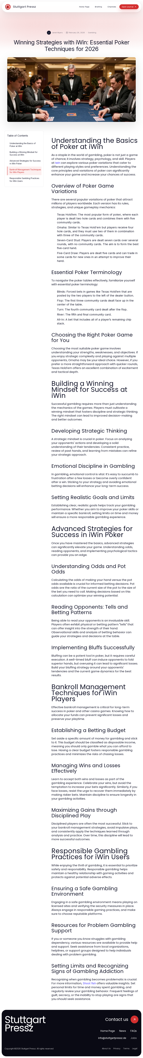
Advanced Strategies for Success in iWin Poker (25, 162)
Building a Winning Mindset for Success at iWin (24, 153)
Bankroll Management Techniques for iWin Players (25, 170)
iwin (57, 162)
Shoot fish (89, 983)
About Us (106, 1048)
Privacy (116, 1048)
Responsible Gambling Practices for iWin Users (24, 179)
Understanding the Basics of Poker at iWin (23, 144)
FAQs (133, 1031)
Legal (134, 1048)
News (122, 1031)
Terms (126, 1048)
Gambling (92, 32)
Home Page (107, 1031)
